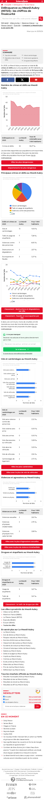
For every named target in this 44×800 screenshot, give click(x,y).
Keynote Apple (8, 731)
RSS (15, 771)
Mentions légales (33, 773)
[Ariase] (11, 797)
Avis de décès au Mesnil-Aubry (14, 635)
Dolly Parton (7, 721)
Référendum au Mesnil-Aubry (14, 670)
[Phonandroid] (32, 797)
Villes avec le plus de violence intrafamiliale (22, 547)
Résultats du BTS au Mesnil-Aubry (15, 685)
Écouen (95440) (9, 623)
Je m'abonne (20, 349)
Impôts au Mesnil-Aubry (12, 656)
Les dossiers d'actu (11, 702)
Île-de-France (29, 5)
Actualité (8, 5)
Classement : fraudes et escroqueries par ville (22, 317)
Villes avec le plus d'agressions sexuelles (22, 541)
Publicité (33, 769)
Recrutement (22, 771)
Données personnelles (33, 771)
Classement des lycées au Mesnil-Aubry (17, 643)
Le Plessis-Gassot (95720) (12, 617)
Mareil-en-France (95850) (12, 615)
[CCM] (32, 784)
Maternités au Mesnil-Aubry (13, 664)
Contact (39, 769)
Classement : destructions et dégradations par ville (22, 310)
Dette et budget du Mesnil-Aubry (15, 654)
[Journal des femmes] (11, 784)
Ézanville (17, 25)
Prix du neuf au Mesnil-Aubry (13, 667)
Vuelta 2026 (7, 734)
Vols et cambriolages (30, 55)
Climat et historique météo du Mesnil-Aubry (19, 648)
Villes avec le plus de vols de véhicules (22, 472)
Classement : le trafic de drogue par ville (22, 604)
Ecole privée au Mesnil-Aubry (13, 662)
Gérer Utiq (24, 773)
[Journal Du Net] (11, 789)
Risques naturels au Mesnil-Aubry (15, 638)
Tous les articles (8, 771)
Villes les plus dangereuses (22, 162)
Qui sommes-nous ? (8, 769)
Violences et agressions (31, 58)
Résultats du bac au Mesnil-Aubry (15, 679)
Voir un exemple (35, 697)
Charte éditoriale (25, 769)
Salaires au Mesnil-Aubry (12, 651)
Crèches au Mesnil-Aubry (12, 659)
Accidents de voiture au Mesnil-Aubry (16, 646)
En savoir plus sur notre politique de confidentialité (17, 353)
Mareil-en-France (28, 23)
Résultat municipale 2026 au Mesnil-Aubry (18, 677)
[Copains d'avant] (11, 793)
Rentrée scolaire (9, 729)
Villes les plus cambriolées (22, 467)
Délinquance (18, 5)
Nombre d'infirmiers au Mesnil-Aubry (17, 640)
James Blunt (8, 723)
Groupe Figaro (14, 775)
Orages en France (9, 726)
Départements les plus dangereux (22, 168)
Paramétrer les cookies (13, 773)
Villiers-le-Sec (15, 23)
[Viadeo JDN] (32, 793)
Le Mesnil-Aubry (9, 632)
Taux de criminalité (10, 55)
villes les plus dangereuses (23, 75)
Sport (7, 699)
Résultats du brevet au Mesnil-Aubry (16, 682)
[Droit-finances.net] (32, 789)
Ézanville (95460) (9, 620)
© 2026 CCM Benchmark (26, 775)
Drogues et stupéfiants (31, 61)
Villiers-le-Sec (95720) (11, 612)
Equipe (17, 769)
